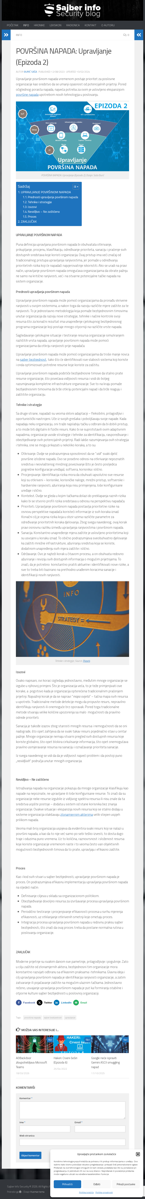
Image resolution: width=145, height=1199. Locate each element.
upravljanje (70, 1017)
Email (78, 1122)
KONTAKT (90, 25)
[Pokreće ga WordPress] (20, 1192)
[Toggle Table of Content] (74, 187)
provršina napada (32, 1017)
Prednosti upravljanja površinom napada (53, 197)
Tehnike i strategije (40, 202)
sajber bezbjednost (33, 359)
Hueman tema (37, 1192)
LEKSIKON (55, 25)
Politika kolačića (86, 1192)
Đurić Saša (30, 71)
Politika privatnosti (104, 1192)
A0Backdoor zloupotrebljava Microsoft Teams (31, 1062)
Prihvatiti (67, 1184)
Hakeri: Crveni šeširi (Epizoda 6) (65, 1060)
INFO (26, 25)
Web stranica (26, 1135)
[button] (138, 1154)
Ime (22, 1122)
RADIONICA (73, 25)
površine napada (27, 94)
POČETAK (12, 25)
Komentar (25, 1098)
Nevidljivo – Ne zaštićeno (44, 211)
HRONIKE (39, 25)
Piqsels (86, 661)
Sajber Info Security (10, 12)
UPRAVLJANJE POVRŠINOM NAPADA (46, 192)
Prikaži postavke (126, 1184)
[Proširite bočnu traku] (6, 35)
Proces (32, 216)
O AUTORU (108, 25)
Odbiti (96, 1184)
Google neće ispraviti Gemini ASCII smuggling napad (105, 1062)
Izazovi (32, 207)
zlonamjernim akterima (76, 814)
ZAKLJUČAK (29, 221)
